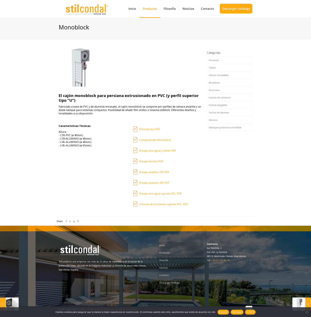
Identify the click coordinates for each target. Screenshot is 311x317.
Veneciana (214, 90)
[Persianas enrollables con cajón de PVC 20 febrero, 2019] (301, 304)
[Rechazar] (307, 312)
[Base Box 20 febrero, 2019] (9, 304)
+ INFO (250, 312)
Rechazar (237, 312)
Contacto (164, 275)
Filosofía (163, 260)
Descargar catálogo (169, 282)
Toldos (212, 67)
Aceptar (223, 312)
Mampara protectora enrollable (225, 127)
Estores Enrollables (219, 75)
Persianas (214, 60)
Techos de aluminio (219, 112)
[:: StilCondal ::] (87, 8)
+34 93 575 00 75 (220, 260)
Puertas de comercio (219, 97)
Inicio (162, 245)
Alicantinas (214, 82)
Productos (164, 252)
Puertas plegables (218, 105)
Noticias (163, 267)
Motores (213, 120)
